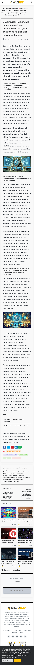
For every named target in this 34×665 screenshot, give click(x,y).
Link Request (7, 630)
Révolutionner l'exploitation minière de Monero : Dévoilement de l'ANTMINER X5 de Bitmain (25, 521)
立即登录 (17, 581)
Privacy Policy (17, 630)
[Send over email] (20, 447)
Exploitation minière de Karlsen (13, 451)
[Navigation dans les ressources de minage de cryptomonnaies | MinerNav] (17, 2)
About (20, 632)
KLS (5, 457)
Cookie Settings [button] (7, 661)
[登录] (32, 2)
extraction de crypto (23, 454)
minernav (7, 39)
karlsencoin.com (18, 419)
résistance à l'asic (16, 457)
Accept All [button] (17, 661)
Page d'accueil (7, 8)
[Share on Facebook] (4, 447)
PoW (9, 457)
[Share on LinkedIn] (16, 447)
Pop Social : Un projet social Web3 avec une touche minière (25, 542)
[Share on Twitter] (8, 447)
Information (15, 8)
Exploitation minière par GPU (10, 454)
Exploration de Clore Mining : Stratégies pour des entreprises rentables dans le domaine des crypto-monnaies (8, 542)
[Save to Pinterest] (12, 447)
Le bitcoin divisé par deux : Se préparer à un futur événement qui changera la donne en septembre (8, 562)
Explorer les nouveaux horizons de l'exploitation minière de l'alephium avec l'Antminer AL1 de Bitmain (25, 562)
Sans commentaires (12, 570)
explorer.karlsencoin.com (20, 426)
